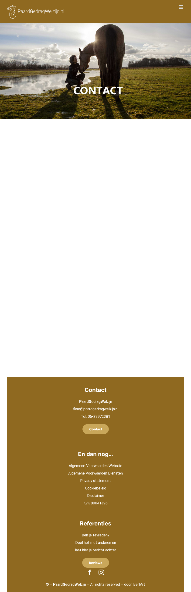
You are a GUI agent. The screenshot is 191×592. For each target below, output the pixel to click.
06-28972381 (99, 416)
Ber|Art (139, 584)
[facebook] (89, 572)
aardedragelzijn (69, 584)
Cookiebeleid (95, 488)
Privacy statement (95, 481)
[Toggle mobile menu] (181, 7)
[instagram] (101, 572)
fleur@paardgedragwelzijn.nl (95, 409)
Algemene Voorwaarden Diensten (95, 473)
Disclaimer (95, 495)
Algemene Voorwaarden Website (95, 466)
